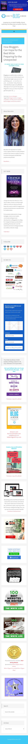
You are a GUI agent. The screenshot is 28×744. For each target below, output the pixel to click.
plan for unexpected (18, 99)
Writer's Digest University (10, 668)
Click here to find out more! (14, 511)
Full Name (7, 333)
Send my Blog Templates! (14, 348)
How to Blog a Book (14, 16)
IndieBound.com (14, 435)
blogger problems (13, 98)
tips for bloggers (7, 101)
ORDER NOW (18, 9)
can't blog (11, 99)
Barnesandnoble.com (14, 434)
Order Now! (6, 231)
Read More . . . (7, 161)
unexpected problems (16, 101)
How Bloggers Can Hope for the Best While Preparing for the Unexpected (13, 53)
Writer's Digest (15, 664)
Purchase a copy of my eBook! (14, 399)
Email (6, 339)
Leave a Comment (7, 42)
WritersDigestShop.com (14, 437)
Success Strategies (13, 96)
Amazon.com (14, 432)
